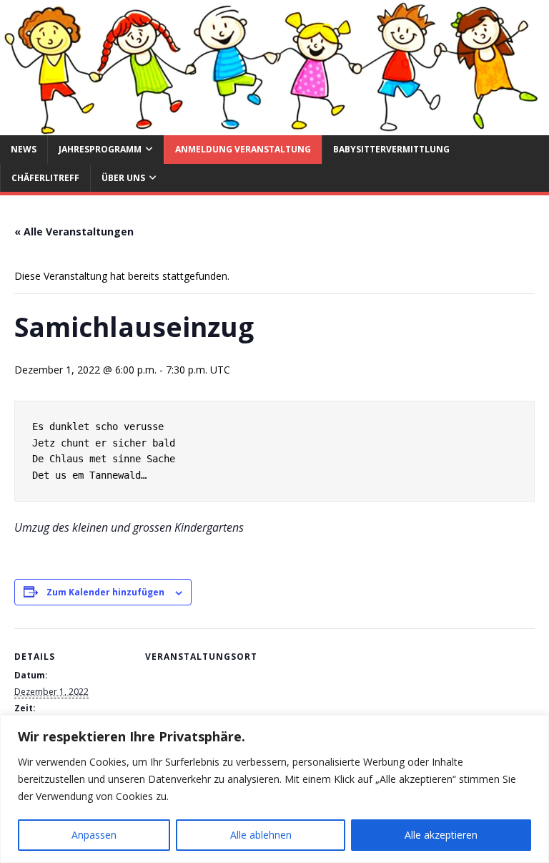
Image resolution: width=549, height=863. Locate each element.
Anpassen (94, 835)
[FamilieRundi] (274, 127)
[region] (274, 789)
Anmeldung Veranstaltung (243, 149)
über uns (123, 178)
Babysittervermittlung (391, 149)
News (23, 149)
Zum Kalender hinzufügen (105, 592)
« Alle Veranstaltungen (74, 231)
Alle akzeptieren (441, 835)
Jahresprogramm (100, 149)
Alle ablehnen (261, 835)
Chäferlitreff (45, 178)
